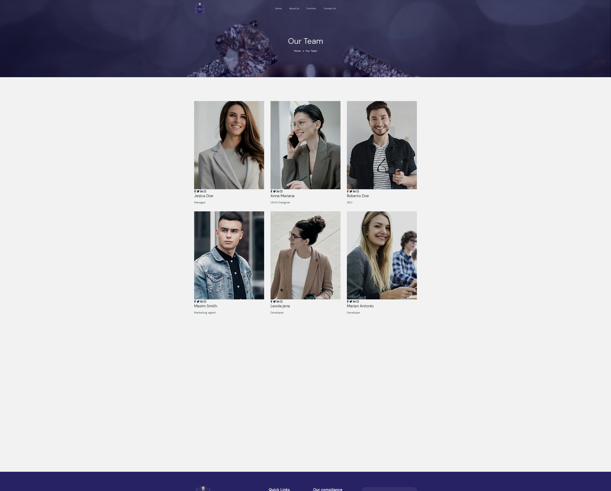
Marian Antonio (360, 306)
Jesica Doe (203, 195)
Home (297, 51)
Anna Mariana (282, 195)
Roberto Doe (358, 195)
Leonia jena (280, 306)
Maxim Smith (205, 306)
